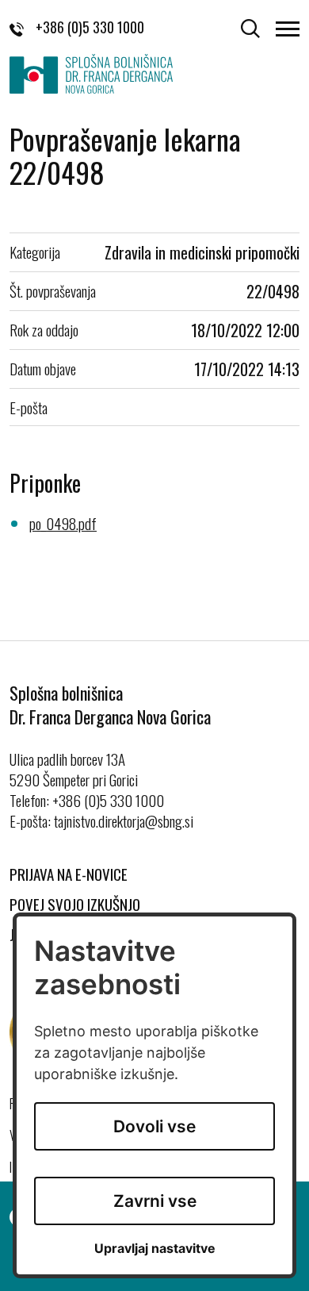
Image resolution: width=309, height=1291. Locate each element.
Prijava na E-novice (69, 874)
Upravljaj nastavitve (155, 1248)
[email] (123, 820)
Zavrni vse (154, 1201)
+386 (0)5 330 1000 (90, 27)
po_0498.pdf (63, 523)
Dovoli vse (154, 1126)
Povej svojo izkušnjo (75, 904)
